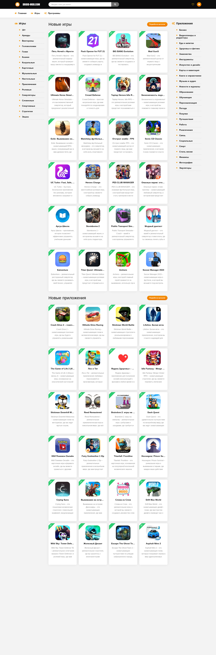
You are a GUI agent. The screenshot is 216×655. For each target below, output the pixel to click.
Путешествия (186, 119)
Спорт (182, 146)
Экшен (25, 117)
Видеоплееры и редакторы (186, 36)
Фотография (185, 162)
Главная (22, 13)
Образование (186, 92)
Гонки (25, 51)
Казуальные (28, 62)
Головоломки (29, 46)
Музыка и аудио (187, 81)
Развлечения (186, 130)
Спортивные (28, 106)
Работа (183, 124)
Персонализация (188, 103)
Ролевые (26, 89)
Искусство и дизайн (189, 65)
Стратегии (27, 111)
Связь (182, 135)
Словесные (28, 100)
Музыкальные (29, 73)
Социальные (186, 141)
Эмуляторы (185, 168)
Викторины (28, 41)
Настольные (28, 79)
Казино (25, 57)
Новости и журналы (189, 86)
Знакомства (185, 54)
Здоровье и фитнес (189, 48)
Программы (54, 13)
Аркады (26, 35)
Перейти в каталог (157, 24)
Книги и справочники (190, 76)
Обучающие (185, 97)
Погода (183, 108)
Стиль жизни (186, 152)
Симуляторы (28, 95)
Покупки (183, 114)
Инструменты (186, 59)
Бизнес (183, 30)
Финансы (184, 157)
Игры (37, 13)
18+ (24, 30)
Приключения (29, 84)
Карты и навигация (189, 70)
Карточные (28, 68)
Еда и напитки (186, 43)
